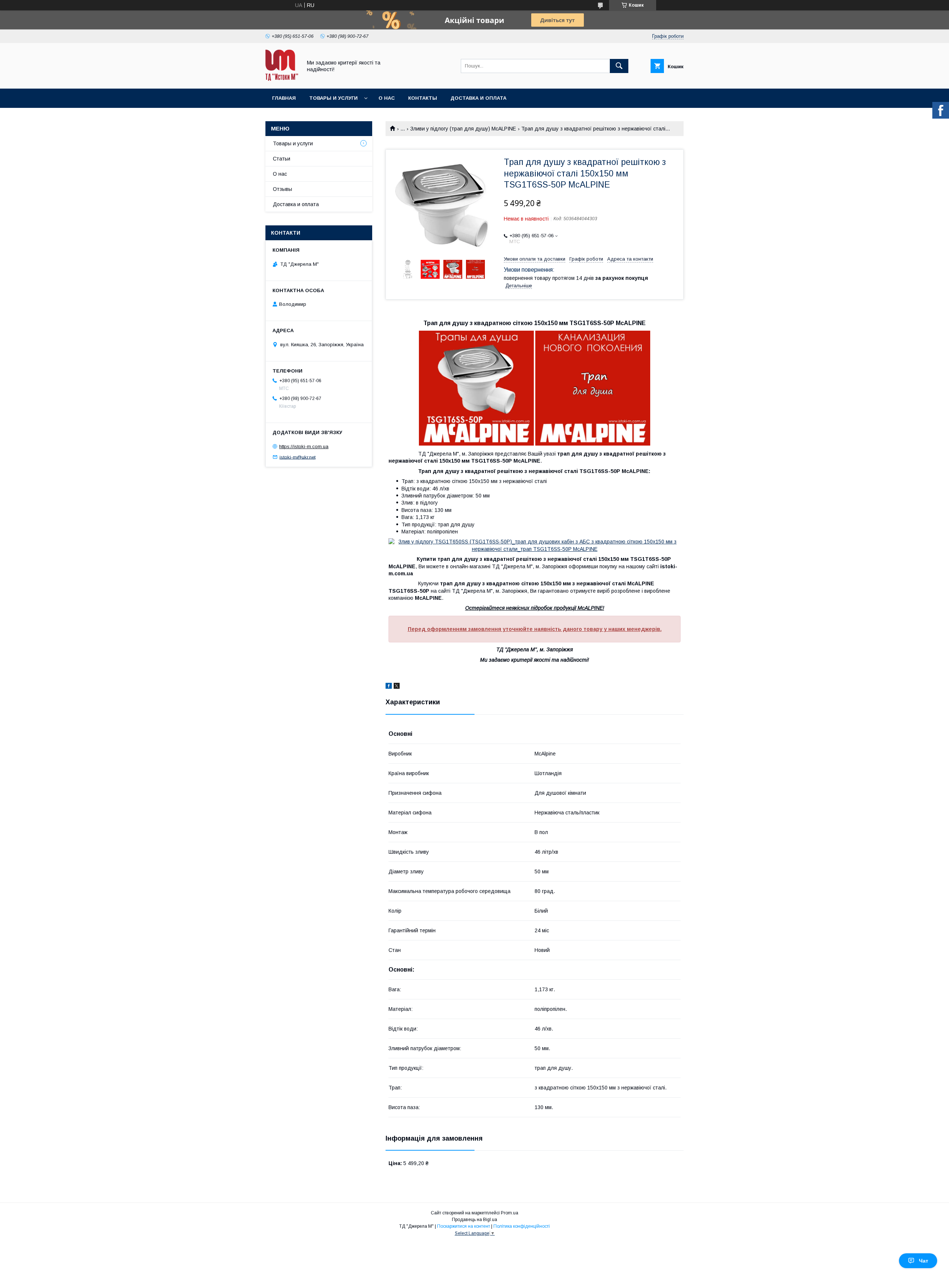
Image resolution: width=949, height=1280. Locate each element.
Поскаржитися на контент (463, 1226)
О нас (386, 98)
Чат (923, 1261)
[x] (397, 687)
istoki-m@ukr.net (297, 457)
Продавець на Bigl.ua (474, 1219)
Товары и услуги (333, 98)
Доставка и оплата (478, 98)
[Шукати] (619, 66)
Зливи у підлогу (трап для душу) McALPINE (463, 129)
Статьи (281, 159)
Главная (284, 98)
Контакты (422, 98)
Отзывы (282, 189)
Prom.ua (509, 1212)
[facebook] (389, 687)
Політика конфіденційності (521, 1226)
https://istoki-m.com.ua (303, 446)
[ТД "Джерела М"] (281, 79)
